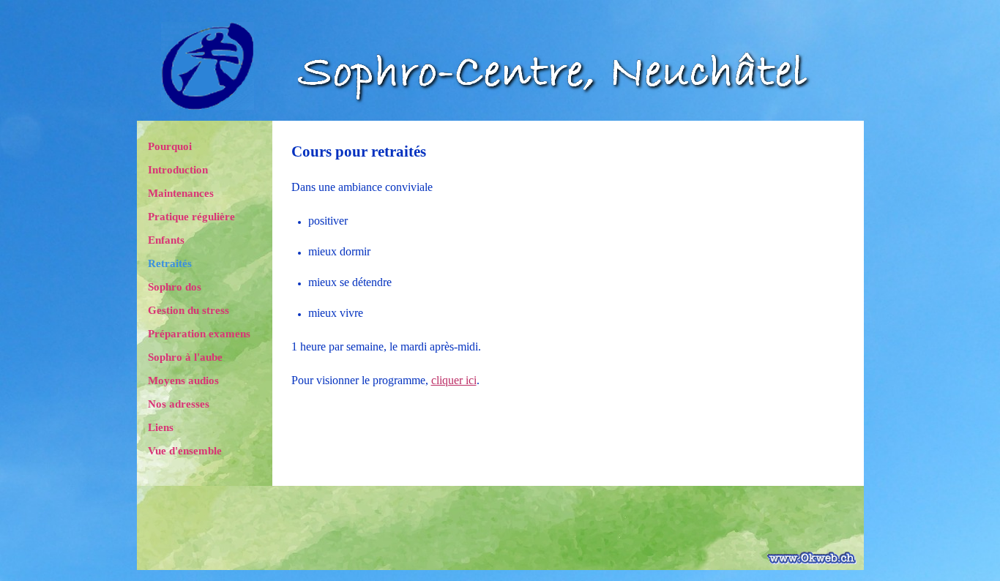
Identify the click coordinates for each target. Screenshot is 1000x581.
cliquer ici (454, 380)
